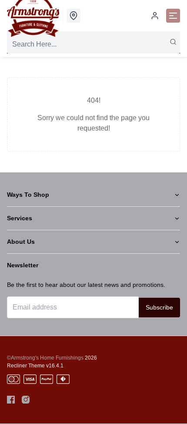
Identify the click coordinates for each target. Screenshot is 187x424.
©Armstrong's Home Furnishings (45, 358)
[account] (154, 15)
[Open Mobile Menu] (173, 16)
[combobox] (93, 44)
